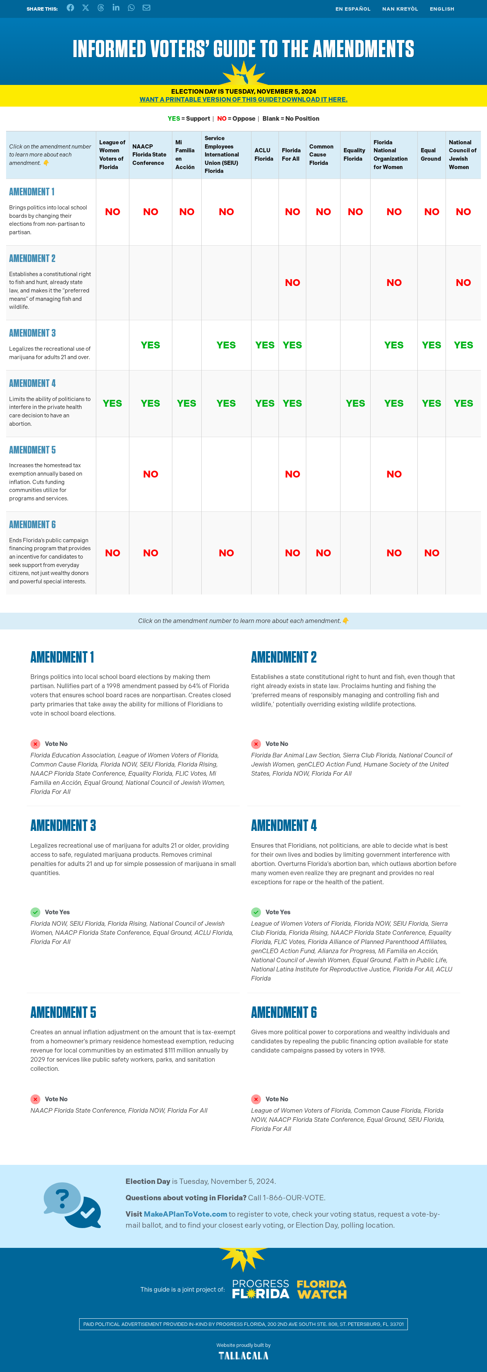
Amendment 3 (32, 332)
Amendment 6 (32, 524)
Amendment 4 (32, 383)
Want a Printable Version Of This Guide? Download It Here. (244, 99)
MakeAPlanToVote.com (185, 1214)
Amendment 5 (32, 449)
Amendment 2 (32, 258)
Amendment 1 (31, 191)
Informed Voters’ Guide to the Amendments (244, 48)
